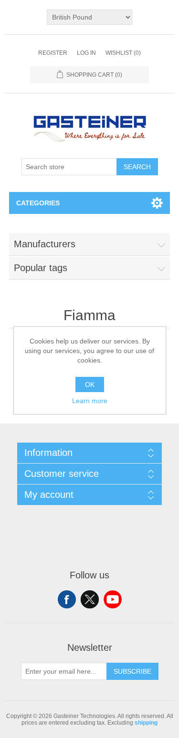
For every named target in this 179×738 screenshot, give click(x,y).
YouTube (113, 599)
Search (137, 167)
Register (52, 53)
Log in (86, 53)
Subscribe (132, 671)
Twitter (90, 599)
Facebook (67, 599)
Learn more (89, 400)
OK (90, 384)
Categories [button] (38, 203)
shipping (146, 722)
